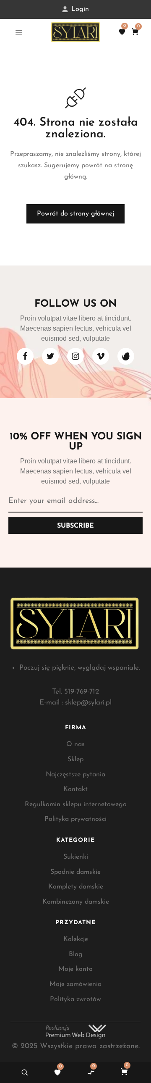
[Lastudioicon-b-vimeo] (100, 356)
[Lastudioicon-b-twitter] (50, 356)
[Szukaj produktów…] (24, 1072)
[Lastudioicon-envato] (125, 356)
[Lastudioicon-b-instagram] (75, 356)
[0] (122, 32)
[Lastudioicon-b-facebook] (25, 356)
